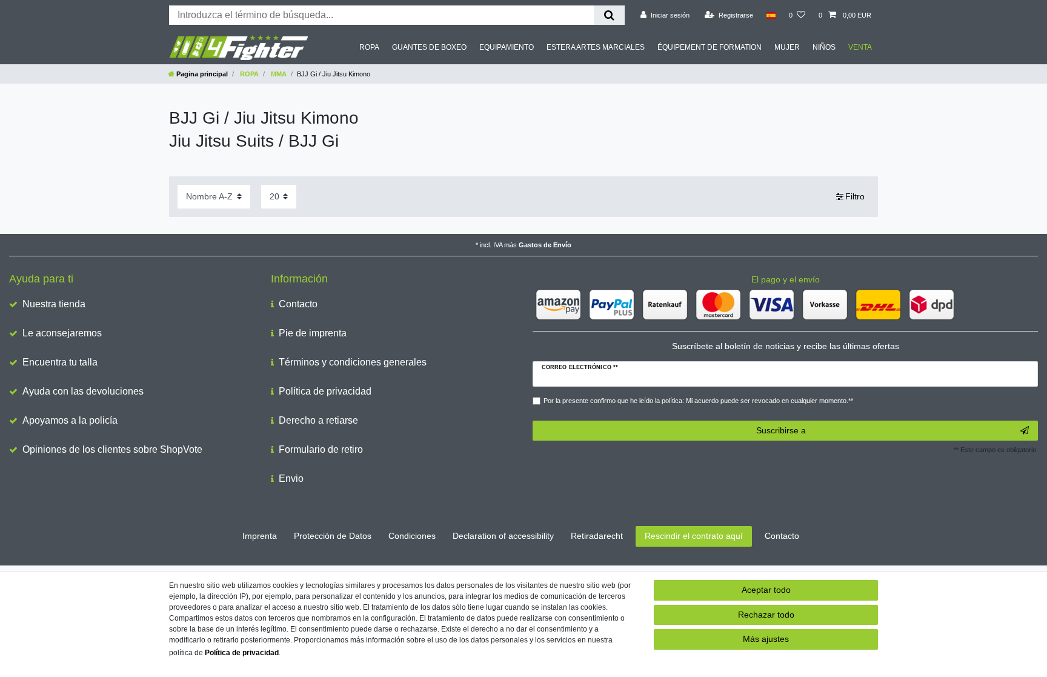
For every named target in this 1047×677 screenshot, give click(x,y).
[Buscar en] (609, 15)
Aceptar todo (766, 590)
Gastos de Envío (545, 244)
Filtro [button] (855, 196)
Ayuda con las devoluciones (83, 391)
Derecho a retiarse (318, 420)
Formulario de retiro (321, 449)
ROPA (369, 47)
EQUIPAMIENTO (506, 47)
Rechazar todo (766, 614)
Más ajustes (766, 639)
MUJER (787, 47)
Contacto (298, 304)
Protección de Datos (332, 536)
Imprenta (259, 536)
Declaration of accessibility (503, 536)
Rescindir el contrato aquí (694, 536)
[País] (771, 15)
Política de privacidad (325, 391)
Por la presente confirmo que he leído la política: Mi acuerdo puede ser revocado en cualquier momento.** (698, 400)
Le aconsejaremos (62, 333)
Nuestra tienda (53, 304)
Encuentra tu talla (60, 362)
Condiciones (412, 536)
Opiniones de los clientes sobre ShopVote (112, 449)
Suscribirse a (781, 430)
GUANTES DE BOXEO (429, 47)
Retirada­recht (597, 536)
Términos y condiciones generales (353, 362)
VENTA (860, 47)
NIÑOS (824, 47)
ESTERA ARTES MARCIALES (596, 47)
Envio (291, 478)
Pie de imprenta (313, 333)
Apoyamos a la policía (70, 420)
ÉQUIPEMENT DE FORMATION (709, 47)
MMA (278, 74)
